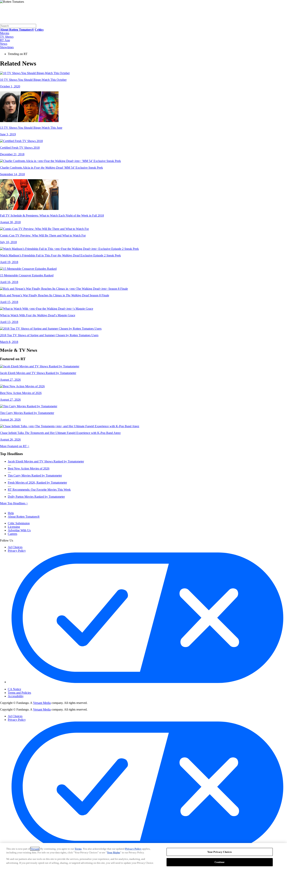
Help (11, 513)
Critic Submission (19, 523)
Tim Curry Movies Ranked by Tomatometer (35, 475)
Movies (4, 33)
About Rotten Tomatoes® (24, 516)
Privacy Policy (17, 550)
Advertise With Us (19, 530)
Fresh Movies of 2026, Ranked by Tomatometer (37, 482)
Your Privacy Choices (24, 685)
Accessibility (16, 696)
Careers (12, 533)
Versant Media (42, 702)
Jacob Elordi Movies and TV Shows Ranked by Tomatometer (46, 461)
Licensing (14, 526)
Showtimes (7, 47)
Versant (35, 848)
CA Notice (14, 689)
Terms (78, 848)
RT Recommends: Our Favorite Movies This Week (39, 489)
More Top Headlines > (14, 503)
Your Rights (113, 852)
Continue (220, 861)
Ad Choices (15, 547)
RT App (5, 40)
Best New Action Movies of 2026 (28, 468)
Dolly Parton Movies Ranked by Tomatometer (36, 496)
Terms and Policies (19, 692)
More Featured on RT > (14, 446)
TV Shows (6, 36)
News (3, 43)
